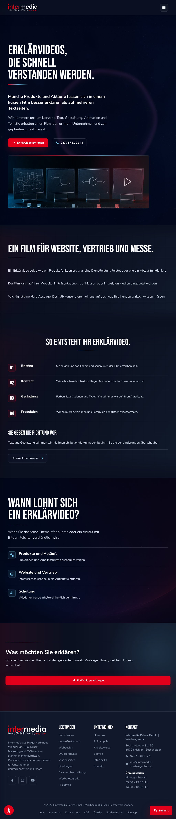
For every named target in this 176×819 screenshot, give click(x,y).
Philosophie (101, 741)
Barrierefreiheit (114, 812)
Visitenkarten (67, 760)
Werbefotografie (69, 778)
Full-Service (66, 735)
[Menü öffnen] (164, 8)
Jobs (41, 812)
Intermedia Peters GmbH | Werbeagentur (78, 805)
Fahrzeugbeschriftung (72, 772)
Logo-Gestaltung (69, 741)
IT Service (65, 785)
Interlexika (100, 760)
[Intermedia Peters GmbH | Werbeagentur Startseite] (22, 7)
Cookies (98, 812)
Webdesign (66, 748)
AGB (86, 812)
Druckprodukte (68, 754)
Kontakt (98, 766)
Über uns (99, 735)
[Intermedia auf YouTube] (33, 780)
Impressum (54, 812)
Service (98, 754)
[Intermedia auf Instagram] (22, 780)
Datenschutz (72, 812)
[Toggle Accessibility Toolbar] (8, 810)
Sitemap (132, 812)
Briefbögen (66, 766)
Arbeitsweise (102, 748)
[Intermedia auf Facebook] (12, 780)
